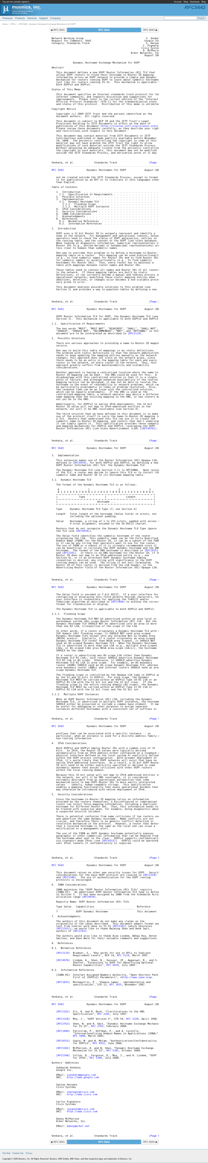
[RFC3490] (118, 601)
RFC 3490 (79, 1035)
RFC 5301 (112, 1050)
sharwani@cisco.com (80, 1092)
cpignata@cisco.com (80, 1109)
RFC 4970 (112, 965)
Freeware (7, 18)
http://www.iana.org (136, 977)
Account (177, 2)
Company (55, 18)
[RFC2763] (63, 928)
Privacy (29, 1153)
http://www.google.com (83, 1077)
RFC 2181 (103, 1014)
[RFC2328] (150, 875)
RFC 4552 (99, 1043)
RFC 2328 (132, 1018)
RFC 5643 (149, 30)
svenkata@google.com (81, 1074)
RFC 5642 (58, 170)
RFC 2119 (123, 955)
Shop (185, 2)
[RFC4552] (109, 840)
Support (43, 18)
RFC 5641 (59, 30)
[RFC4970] (148, 428)
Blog (204, 2)
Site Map (6, 1153)
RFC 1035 (115, 984)
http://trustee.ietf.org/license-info (129, 126)
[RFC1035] (151, 550)
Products (20, 18)
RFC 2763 (97, 1026)
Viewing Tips (18, 1153)
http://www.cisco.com (82, 1094)
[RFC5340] (69, 877)
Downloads (195, 2)
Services (32, 18)
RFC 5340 (96, 1057)
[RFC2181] (69, 552)
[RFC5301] (119, 926)
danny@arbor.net (78, 1126)
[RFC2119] (134, 333)
